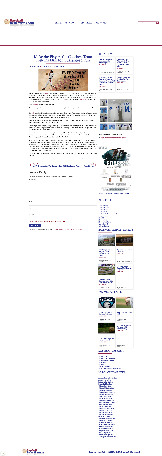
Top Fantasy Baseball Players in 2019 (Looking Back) (124, 327)
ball (33, 113)
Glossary (101, 23)
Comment (32, 179)
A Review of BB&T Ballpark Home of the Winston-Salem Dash (106, 281)
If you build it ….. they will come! (124, 250)
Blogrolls (87, 23)
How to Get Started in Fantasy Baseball (106, 339)
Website (31, 214)
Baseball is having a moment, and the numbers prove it (105, 61)
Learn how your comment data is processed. (68, 229)
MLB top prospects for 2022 (124, 313)
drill (46, 93)
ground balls (83, 99)
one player (83, 108)
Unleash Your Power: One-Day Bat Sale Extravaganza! (124, 79)
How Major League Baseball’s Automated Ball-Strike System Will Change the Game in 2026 (107, 80)
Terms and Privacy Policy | (98, 452)
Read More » (102, 64)
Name (31, 201)
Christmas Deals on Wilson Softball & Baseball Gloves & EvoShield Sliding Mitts (123, 62)
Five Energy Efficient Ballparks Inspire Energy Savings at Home (106, 252)
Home (58, 23)
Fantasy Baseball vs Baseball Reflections (105, 313)
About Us (70, 23)
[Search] (157, 23)
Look (77, 135)
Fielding (35, 105)
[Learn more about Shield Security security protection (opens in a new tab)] (2, 453)
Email (31, 208)
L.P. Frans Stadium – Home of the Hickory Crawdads (124, 268)
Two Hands (35, 135)
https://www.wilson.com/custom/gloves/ (113, 138)
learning (63, 99)
